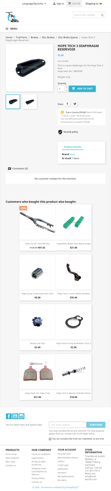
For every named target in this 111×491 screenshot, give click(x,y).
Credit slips (63, 465)
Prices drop (11, 454)
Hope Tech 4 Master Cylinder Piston (73, 393)
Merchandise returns (68, 457)
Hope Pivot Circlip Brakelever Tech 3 (73, 343)
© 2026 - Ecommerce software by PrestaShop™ (55, 487)
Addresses (63, 468)
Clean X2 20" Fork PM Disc (37, 243)
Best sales (10, 461)
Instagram (21, 416)
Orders (61, 461)
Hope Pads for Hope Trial (37, 393)
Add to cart (82, 88)
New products (12, 458)
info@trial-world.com (91, 478)
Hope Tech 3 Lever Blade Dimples (73, 293)
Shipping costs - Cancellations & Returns (39, 471)
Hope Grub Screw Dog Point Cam (37, 293)
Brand (65, 154)
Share (67, 104)
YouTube (15, 416)
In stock (66, 158)
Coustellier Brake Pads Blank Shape (74, 243)
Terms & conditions (41, 454)
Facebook (9, 416)
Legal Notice (38, 458)
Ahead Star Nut (37, 343)
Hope (72, 154)
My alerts (62, 480)
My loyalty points (66, 476)
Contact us (11, 465)
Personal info (64, 453)
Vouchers (62, 472)
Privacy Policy (38, 478)
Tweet (75, 104)
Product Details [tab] (72, 146)
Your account (67, 449)
